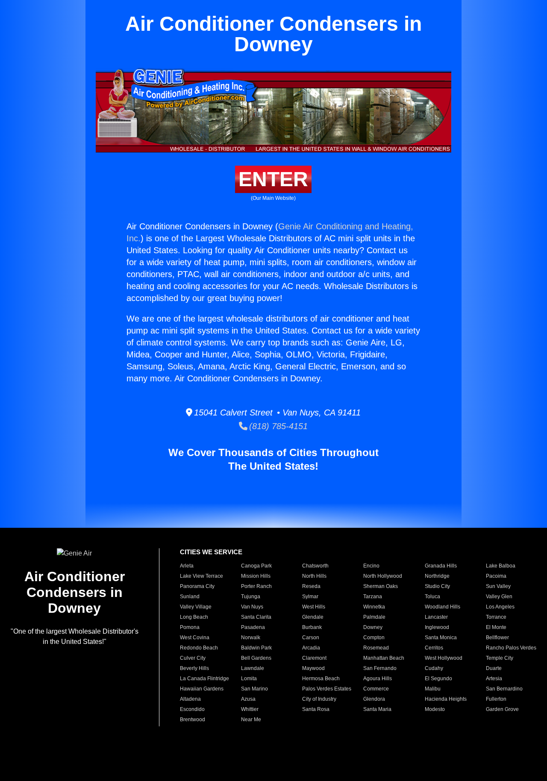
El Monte (496, 627)
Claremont (314, 658)
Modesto (435, 709)
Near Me (251, 719)
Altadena (190, 699)
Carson (310, 638)
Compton (374, 638)
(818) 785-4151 (277, 426)
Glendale (312, 617)
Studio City (437, 586)
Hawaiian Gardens (202, 689)
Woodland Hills (442, 607)
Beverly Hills (194, 668)
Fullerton (496, 699)
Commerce (376, 689)
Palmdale (374, 617)
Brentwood (192, 719)
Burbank (312, 627)
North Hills (314, 576)
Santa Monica (441, 638)
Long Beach (194, 617)
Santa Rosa (315, 709)
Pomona (190, 627)
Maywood (313, 668)
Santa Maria (377, 709)
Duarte (494, 668)
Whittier (250, 709)
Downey (372, 627)
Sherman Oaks (380, 586)
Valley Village (196, 607)
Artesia (494, 679)
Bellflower (497, 638)
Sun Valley (498, 586)
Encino (371, 566)
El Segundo (438, 679)
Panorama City (197, 586)
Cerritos (434, 648)
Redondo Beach (199, 648)
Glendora (374, 699)
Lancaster (436, 617)
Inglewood (437, 627)
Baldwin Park (256, 648)
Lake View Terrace (201, 576)
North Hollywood (382, 576)
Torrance (496, 617)
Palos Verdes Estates (326, 689)
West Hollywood (443, 658)
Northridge (437, 576)
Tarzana (372, 597)
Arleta (187, 566)
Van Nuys (252, 607)
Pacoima (496, 576)
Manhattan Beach (383, 658)
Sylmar (310, 597)
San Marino (254, 689)
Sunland (190, 597)
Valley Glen (499, 597)
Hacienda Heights (446, 699)
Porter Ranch (256, 586)
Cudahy (434, 668)
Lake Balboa (500, 566)
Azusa (248, 699)
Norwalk (250, 638)
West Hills (313, 607)
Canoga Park (256, 566)
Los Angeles (500, 607)
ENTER (273, 179)
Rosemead (376, 648)
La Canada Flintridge (204, 679)
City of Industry (319, 699)
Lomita (249, 679)
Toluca (432, 597)
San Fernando (380, 668)
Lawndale (252, 668)
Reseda (311, 586)
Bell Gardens (256, 658)
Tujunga (250, 597)
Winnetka (374, 607)
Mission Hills (256, 576)
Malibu (433, 689)
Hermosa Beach (321, 679)
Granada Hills (441, 566)
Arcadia (311, 648)
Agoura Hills (377, 679)
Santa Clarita (256, 617)
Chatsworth (315, 566)
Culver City (193, 658)
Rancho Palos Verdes (511, 648)
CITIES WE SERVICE (211, 552)
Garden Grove (502, 709)
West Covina (194, 638)
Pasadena (253, 627)
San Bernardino (504, 689)
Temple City (499, 658)
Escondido (192, 709)
